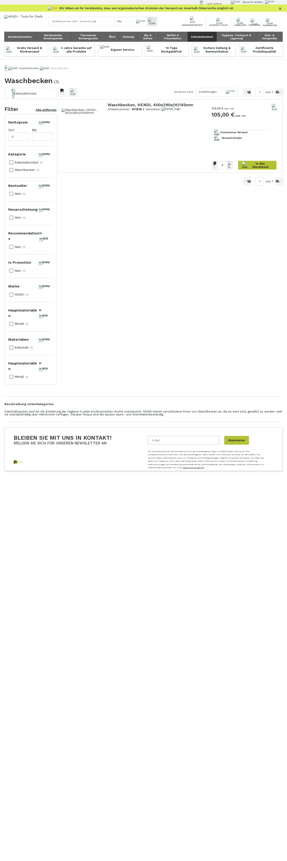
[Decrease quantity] (215, 165)
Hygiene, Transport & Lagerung (236, 37)
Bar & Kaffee (147, 37)
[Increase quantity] (229, 165)
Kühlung (128, 36)
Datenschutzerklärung (193, 468)
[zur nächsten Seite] (279, 92)
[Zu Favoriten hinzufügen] (274, 107)
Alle (119, 21)
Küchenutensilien (20, 36)
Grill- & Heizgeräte (269, 37)
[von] (247, 92)
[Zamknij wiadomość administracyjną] (280, 7)
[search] (152, 21)
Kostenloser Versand (234, 132)
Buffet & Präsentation (172, 37)
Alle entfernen (46, 110)
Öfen (112, 36)
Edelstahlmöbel (202, 36)
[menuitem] (19, 37)
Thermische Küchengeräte (88, 37)
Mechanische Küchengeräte (53, 37)
